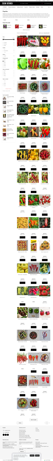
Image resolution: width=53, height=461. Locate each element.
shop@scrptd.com (7, 430)
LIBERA (9, 52)
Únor (9, 61)
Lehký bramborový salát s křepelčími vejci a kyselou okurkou (42, 447)
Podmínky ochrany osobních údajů (24, 435)
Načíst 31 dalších (33, 419)
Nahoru (20, 422)
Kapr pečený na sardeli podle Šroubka (41, 443)
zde (24, 456)
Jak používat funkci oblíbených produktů (25, 437)
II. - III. (9, 76)
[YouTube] (8, 435)
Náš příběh (37, 429)
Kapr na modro (38, 442)
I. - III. (9, 67)
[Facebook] (4, 435)
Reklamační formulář (5, 0)
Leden (9, 59)
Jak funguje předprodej (13, 0)
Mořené (9, 45)
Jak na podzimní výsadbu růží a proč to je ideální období (10, 442)
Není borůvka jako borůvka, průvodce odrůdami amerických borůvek (10, 445)
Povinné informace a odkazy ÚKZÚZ (24, 436)
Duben (9, 64)
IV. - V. (9, 86)
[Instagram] (6, 435)
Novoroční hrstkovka (39, 445)
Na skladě (9, 42)
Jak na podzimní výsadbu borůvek (8, 446)
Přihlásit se (22, 451)
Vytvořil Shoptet (47, 460)
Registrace (48, 0)
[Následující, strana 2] (47, 423)
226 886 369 (7, 432)
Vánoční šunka (38, 444)
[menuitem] (4, 7)
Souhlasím (37, 455)
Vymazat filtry (8, 88)
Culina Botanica (9, 50)
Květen (9, 65)
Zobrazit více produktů (26, 29)
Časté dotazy (37, 430)
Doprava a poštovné (22, 432)
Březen (9, 62)
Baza (9, 49)
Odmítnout (32, 455)
